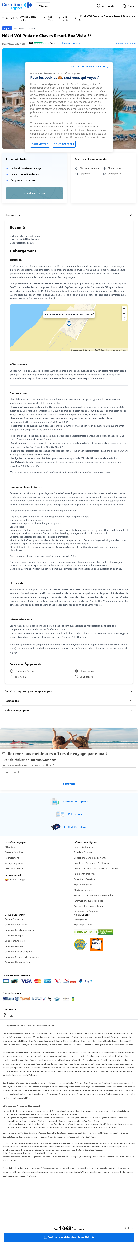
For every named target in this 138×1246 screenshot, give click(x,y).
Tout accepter (64, 144)
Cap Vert (50, 18)
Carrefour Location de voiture (20, 929)
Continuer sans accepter (88, 66)
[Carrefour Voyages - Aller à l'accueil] (17, 6)
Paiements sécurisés (84, 873)
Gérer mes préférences (86, 911)
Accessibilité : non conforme (89, 905)
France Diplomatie (83, 846)
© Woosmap (76, 349)
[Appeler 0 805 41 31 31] (103, 932)
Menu (44, 6)
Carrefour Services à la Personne (22, 956)
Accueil (10, 18)
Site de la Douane (83, 852)
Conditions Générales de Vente (90, 857)
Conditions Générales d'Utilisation (92, 862)
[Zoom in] (124, 308)
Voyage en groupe (14, 862)
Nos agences (80, 919)
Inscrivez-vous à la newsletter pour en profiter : (28, 765)
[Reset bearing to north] (124, 318)
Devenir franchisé (14, 852)
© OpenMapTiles (90, 349)
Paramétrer (40, 144)
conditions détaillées (20, 1097)
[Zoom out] (124, 313)
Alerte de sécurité (83, 889)
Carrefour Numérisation (17, 962)
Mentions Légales (83, 884)
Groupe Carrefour (14, 919)
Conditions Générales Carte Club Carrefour (96, 868)
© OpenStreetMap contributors (112, 349)
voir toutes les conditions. (42, 1025)
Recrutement (12, 857)
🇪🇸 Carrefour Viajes (15, 879)
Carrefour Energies (15, 940)
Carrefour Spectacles (16, 924)
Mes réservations (83, 924)
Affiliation (10, 846)
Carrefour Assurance (15, 945)
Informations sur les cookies (88, 900)
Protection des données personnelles (93, 895)
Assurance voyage (14, 868)
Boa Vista (65, 18)
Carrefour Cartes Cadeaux (18, 951)
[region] (69, 107)
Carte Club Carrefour (85, 879)
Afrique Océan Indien (28, 18)
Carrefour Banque (14, 935)
